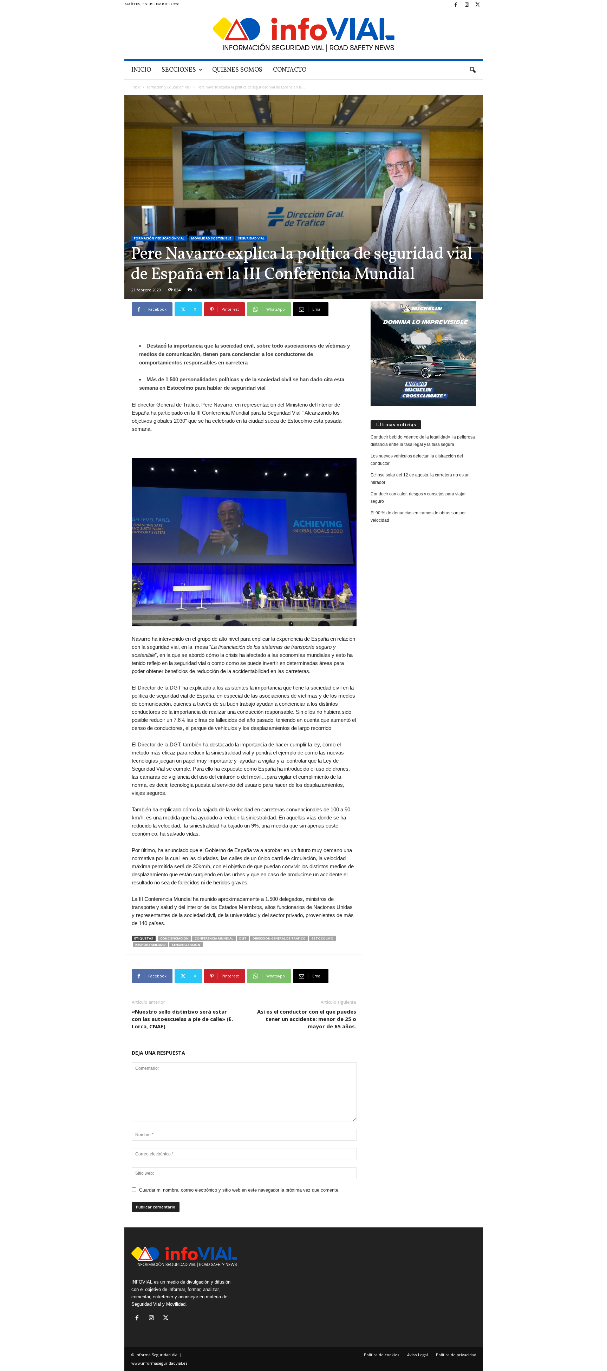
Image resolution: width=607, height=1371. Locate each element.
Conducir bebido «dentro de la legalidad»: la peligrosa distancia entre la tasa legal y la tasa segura (423, 441)
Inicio (141, 70)
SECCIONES (179, 70)
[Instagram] (467, 5)
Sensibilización (186, 944)
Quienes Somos (237, 70)
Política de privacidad (456, 1354)
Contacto (289, 70)
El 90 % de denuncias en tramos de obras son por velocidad (418, 516)
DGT (243, 938)
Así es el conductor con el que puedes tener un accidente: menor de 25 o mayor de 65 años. (306, 1019)
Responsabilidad (150, 944)
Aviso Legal (417, 1354)
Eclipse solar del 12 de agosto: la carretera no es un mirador (420, 479)
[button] (472, 70)
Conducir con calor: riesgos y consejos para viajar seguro (418, 498)
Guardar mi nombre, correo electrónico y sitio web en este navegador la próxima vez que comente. (239, 1190)
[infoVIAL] (303, 34)
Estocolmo (322, 938)
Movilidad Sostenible (211, 238)
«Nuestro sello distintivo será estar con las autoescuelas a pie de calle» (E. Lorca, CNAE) (182, 1019)
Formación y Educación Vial (169, 87)
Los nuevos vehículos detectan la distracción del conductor (417, 460)
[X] (478, 5)
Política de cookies (381, 1354)
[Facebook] (456, 5)
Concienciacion (174, 938)
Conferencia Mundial (214, 938)
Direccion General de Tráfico (279, 938)
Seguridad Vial (251, 238)
